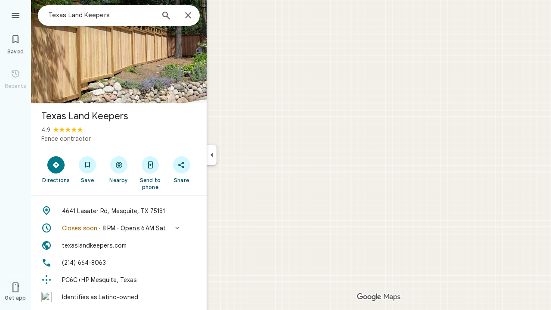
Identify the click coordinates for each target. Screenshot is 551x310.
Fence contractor (66, 139)
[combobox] (101, 15)
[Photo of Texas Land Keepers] (119, 51)
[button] (119, 228)
